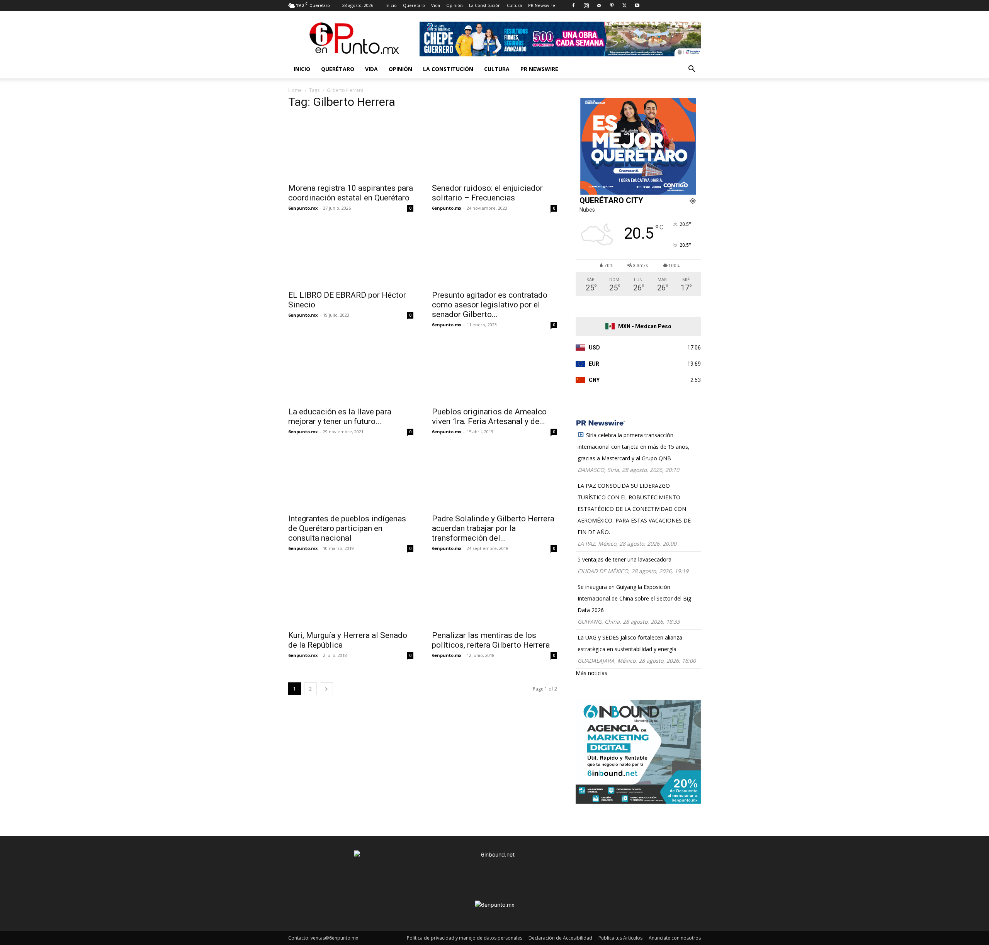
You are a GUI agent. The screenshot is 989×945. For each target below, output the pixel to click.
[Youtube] (637, 5)
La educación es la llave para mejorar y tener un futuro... (339, 416)
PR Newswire (541, 5)
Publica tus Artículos (620, 938)
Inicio (391, 5)
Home (295, 90)
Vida (435, 5)
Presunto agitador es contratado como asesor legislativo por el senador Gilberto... (489, 304)
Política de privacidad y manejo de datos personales (464, 938)
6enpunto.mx (303, 208)
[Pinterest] (611, 5)
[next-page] (326, 688)
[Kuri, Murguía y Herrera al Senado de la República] (350, 595)
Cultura (514, 5)
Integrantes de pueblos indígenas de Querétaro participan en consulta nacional (347, 528)
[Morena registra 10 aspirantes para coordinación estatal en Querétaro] (350, 147)
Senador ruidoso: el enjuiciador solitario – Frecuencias (487, 192)
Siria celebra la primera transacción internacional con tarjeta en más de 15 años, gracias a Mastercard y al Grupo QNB (634, 446)
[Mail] (599, 5)
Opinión (454, 5)
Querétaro (414, 5)
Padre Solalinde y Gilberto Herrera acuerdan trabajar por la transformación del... (493, 528)
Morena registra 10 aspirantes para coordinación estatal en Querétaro (350, 192)
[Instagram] (586, 5)
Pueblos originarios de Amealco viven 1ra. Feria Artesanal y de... (489, 416)
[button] (691, 69)
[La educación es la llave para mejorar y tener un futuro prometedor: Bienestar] (350, 371)
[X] (624, 5)
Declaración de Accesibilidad (560, 938)
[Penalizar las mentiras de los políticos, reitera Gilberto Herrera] (494, 595)
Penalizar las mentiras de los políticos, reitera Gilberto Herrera (491, 640)
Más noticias (591, 673)
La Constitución (485, 5)
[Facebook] (573, 5)
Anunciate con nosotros (675, 938)
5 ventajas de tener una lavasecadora (624, 559)
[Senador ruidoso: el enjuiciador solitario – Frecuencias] (494, 147)
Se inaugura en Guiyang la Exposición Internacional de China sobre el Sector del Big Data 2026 (634, 598)
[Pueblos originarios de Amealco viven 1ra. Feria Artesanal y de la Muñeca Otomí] (494, 371)
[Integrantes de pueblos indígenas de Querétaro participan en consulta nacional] (350, 478)
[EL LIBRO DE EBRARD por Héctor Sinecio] (350, 254)
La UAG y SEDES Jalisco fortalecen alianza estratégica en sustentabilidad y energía (630, 643)
